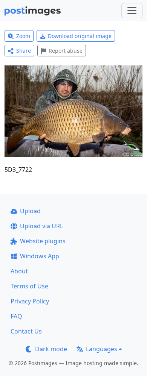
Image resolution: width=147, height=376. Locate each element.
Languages (101, 349)
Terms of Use (29, 286)
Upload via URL (41, 226)
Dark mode (51, 349)
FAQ (16, 316)
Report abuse (66, 50)
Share (23, 50)
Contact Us (26, 331)
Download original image (80, 35)
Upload (30, 211)
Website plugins (43, 241)
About (19, 271)
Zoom (23, 35)
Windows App (39, 256)
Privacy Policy (30, 301)
